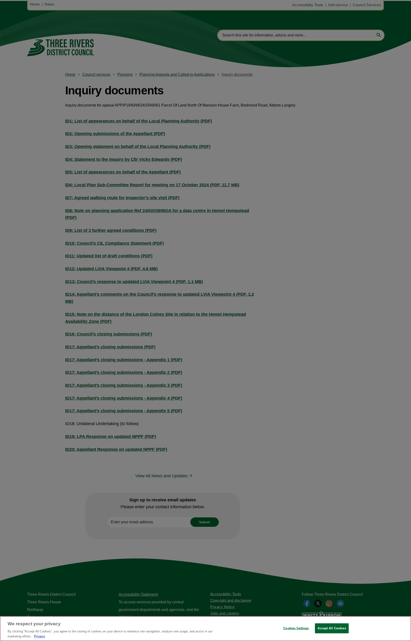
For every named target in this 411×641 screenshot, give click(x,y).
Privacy (39, 636)
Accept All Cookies (332, 628)
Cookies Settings (296, 628)
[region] (205, 628)
